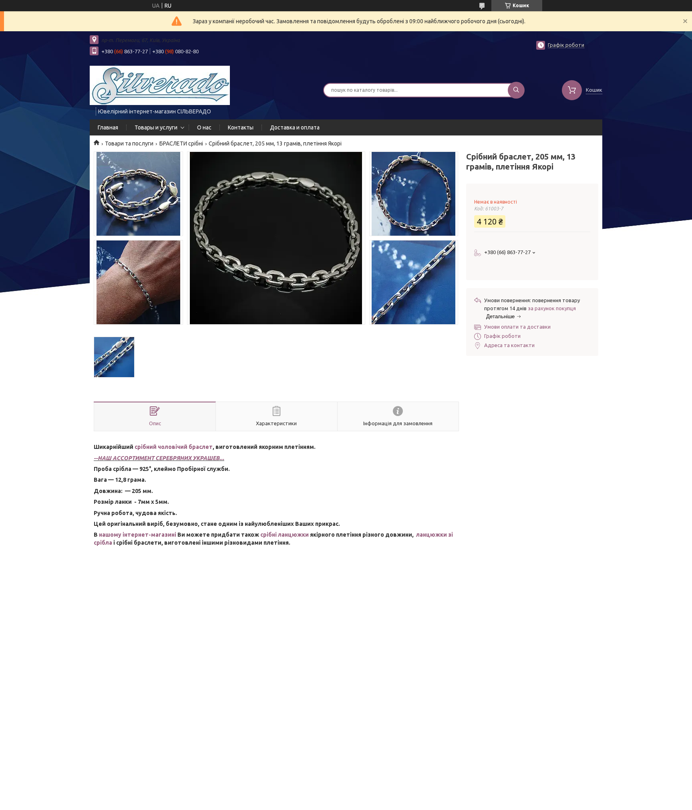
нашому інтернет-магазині (137, 534)
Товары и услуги (156, 127)
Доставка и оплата (295, 127)
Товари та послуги (129, 143)
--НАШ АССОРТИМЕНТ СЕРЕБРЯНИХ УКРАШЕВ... (159, 458)
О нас (204, 127)
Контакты (240, 127)
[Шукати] (516, 90)
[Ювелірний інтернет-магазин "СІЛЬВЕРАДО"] (160, 85)
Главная (108, 127)
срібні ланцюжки (284, 534)
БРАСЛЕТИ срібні (181, 143)
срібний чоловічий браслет (174, 447)
